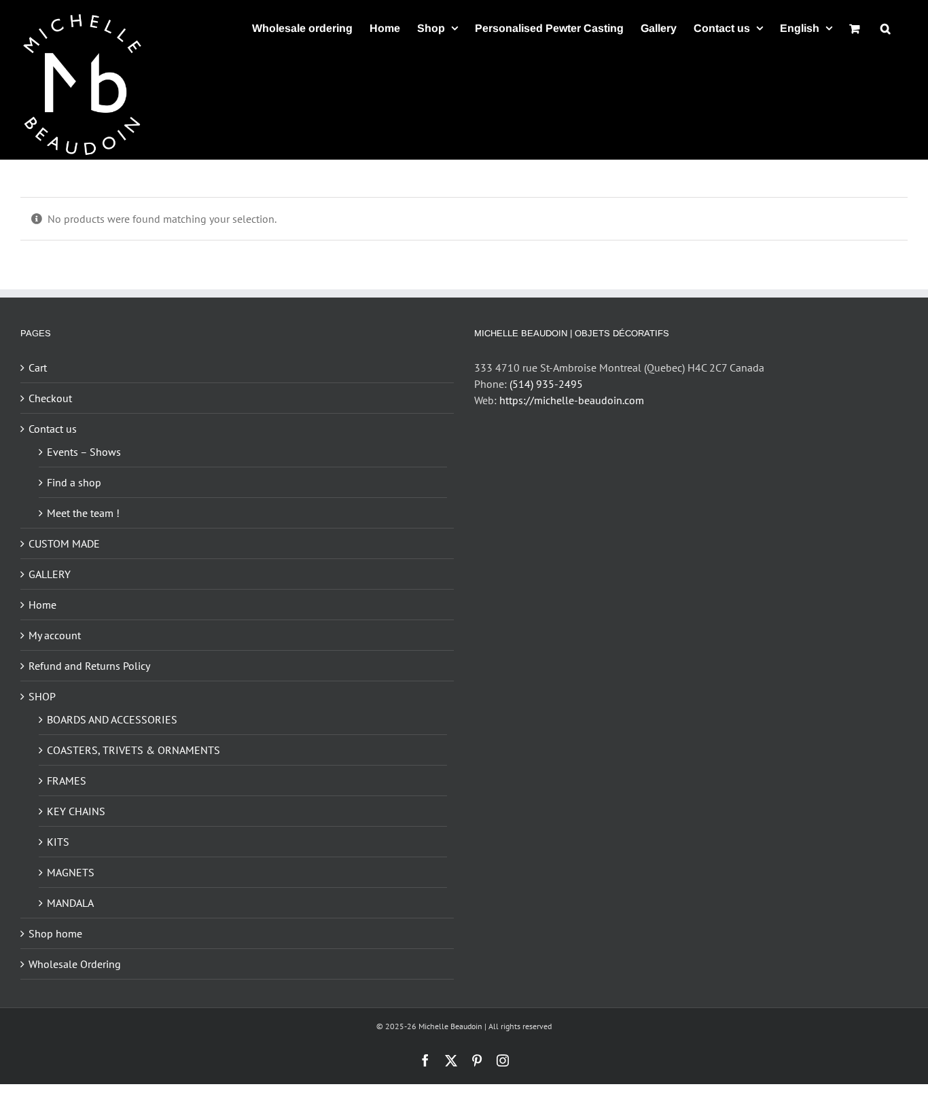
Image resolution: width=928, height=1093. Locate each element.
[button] (885, 28)
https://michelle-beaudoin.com (571, 400)
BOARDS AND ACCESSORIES (112, 719)
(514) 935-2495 (546, 384)
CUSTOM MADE (64, 543)
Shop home (55, 933)
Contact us (53, 428)
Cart (38, 367)
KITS (58, 841)
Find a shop (74, 482)
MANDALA (70, 903)
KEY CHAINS (76, 811)
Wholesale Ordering (75, 964)
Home (42, 604)
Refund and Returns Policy (89, 666)
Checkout (50, 398)
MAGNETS (70, 872)
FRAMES (66, 780)
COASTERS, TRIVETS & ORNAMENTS (133, 750)
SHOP (42, 696)
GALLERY (50, 574)
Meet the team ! (83, 513)
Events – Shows (84, 452)
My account (55, 635)
